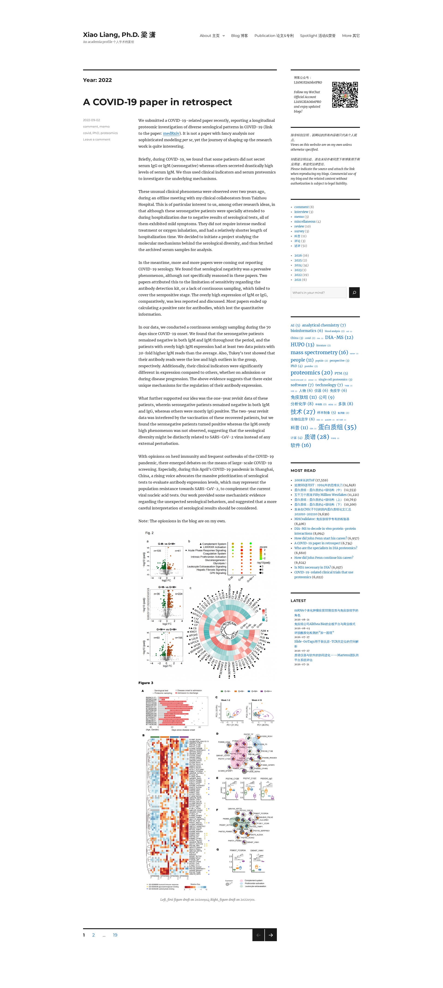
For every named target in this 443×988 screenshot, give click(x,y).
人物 (306, 390)
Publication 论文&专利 (274, 35)
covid (87, 133)
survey (299, 231)
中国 (294, 391)
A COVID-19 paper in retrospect (157, 102)
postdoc (311, 366)
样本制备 (326, 412)
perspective (339, 360)
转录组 (335, 438)
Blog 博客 (239, 35)
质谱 (316, 436)
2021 (297, 280)
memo (104, 126)
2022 (298, 275)
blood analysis (334, 331)
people (302, 360)
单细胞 (320, 404)
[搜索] (354, 292)
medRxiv (171, 133)
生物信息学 (303, 419)
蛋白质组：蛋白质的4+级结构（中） (318, 490)
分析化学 (302, 403)
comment (90, 126)
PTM (341, 373)
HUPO (302, 345)
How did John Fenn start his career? (320, 538)
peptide (321, 360)
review (299, 226)
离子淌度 (341, 420)
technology (329, 385)
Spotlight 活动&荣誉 (318, 35)
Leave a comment (96, 139)
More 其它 (351, 35)
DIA (320, 338)
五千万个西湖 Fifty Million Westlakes (320, 495)
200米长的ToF (304, 480)
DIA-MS (339, 337)
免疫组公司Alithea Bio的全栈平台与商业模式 (324, 624)
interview (301, 212)
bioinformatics (307, 331)
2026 (298, 255)
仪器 (321, 390)
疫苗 (320, 420)
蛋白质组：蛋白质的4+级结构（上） (318, 500)
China (297, 338)
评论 (297, 241)
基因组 (332, 405)
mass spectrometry (319, 352)
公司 (327, 397)
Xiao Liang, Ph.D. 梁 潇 (119, 35)
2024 (298, 265)
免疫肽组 (304, 397)
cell (349, 331)
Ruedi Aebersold (298, 380)
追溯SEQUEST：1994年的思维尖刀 (318, 485)
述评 (297, 246)
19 (117, 935)
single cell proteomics (335, 379)
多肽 (345, 403)
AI (295, 325)
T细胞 (348, 386)
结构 (313, 429)
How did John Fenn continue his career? (323, 558)
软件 (301, 445)
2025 (298, 260)
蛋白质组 (337, 427)
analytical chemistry (324, 325)
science (312, 380)
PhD (96, 133)
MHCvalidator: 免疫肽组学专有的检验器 (321, 519)
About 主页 (210, 35)
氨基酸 (343, 413)
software (302, 385)
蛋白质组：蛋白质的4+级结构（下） (318, 504)
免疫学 (338, 390)
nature (354, 354)
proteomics (109, 133)
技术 (303, 411)
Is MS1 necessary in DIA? (312, 567)
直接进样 (330, 420)
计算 (296, 438)
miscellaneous (305, 222)
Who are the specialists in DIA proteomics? (325, 548)
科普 (297, 236)
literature (323, 345)
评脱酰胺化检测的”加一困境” (314, 633)
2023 (298, 270)
